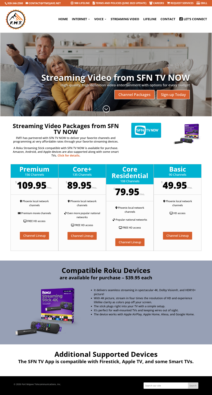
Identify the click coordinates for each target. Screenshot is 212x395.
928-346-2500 (15, 3)
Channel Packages (134, 94)
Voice (99, 19)
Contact (167, 19)
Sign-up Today (173, 94)
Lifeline (149, 19)
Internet (79, 19)
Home (63, 19)
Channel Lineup (34, 236)
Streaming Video (125, 19)
